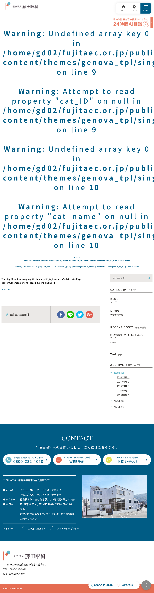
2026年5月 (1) (123, 381)
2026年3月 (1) (123, 390)
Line (70, 314)
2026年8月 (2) (123, 377)
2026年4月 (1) (123, 386)
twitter (80, 314)
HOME (76, 257)
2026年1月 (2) (123, 395)
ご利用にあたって (37, 528)
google (89, 314)
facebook (61, 314)
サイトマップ (10, 528)
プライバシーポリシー (68, 528)
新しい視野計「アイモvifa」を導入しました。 (126, 336)
